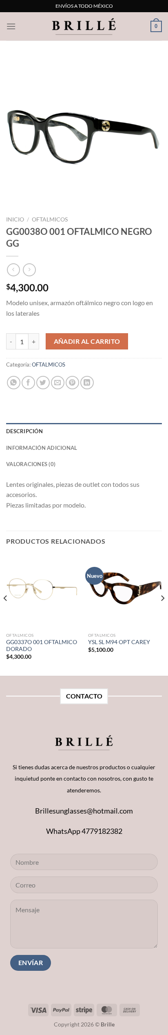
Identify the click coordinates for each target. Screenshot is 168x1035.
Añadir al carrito (87, 341)
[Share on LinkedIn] (87, 382)
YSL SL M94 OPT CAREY (119, 642)
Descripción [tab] (24, 431)
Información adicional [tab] (41, 448)
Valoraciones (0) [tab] (30, 464)
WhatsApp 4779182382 (84, 831)
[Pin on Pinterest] (72, 382)
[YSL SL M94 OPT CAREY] (125, 591)
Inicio (15, 219)
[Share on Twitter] (43, 382)
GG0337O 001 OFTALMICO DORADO (41, 646)
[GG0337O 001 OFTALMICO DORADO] (43, 591)
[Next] (162, 614)
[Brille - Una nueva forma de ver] (84, 26)
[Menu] (11, 26)
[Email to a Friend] (57, 382)
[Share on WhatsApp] (13, 382)
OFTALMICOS (50, 219)
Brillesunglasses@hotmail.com (84, 810)
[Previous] (6, 614)
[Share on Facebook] (28, 382)
